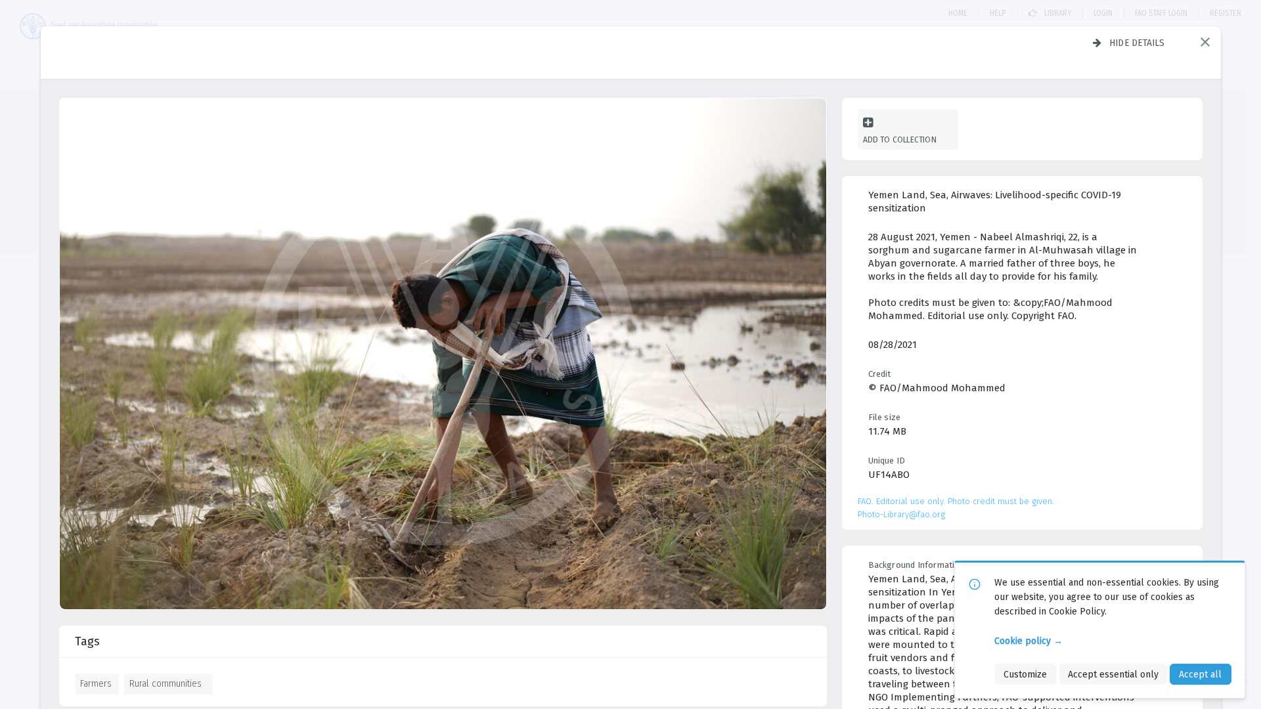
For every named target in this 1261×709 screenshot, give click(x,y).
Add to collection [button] (900, 139)
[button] (1205, 42)
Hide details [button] (1137, 43)
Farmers (96, 683)
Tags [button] (87, 641)
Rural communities (165, 683)
